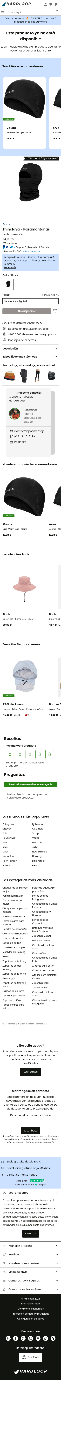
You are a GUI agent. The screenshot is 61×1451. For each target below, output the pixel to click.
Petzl (34, 865)
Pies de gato (9, 978)
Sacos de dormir (11, 943)
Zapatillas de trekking (14, 961)
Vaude (36, 838)
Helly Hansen (9, 861)
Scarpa (36, 833)
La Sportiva (8, 838)
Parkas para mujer (12, 896)
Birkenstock (38, 861)
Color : (10, 275)
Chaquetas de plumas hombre (14, 910)
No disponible (27, 311)
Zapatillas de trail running (11, 968)
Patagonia (8, 824)
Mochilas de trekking (13, 952)
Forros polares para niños (13, 1007)
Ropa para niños (11, 1000)
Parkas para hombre (13, 916)
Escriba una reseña (12, 234)
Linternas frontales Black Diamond (42, 930)
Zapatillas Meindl (41, 936)
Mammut (37, 842)
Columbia (37, 829)
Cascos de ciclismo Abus (43, 994)
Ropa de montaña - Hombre (30, 1024)
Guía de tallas (50, 295)
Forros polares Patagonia (40, 898)
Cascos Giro (39, 953)
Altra (4, 847)
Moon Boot (8, 856)
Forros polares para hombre (13, 923)
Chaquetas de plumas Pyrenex (44, 906)
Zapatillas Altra (40, 983)
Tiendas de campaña (14, 929)
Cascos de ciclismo (13, 991)
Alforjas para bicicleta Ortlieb (44, 977)
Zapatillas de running (14, 974)
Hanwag (36, 856)
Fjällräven (37, 824)
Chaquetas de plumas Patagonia (44, 1002)
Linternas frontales (12, 938)
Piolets (6, 957)
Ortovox (6, 829)
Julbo (35, 847)
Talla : (6, 295)
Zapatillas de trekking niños (14, 985)
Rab (4, 833)
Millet (5, 852)
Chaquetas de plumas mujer (14, 889)
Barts (6, 224)
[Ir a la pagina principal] (5, 1024)
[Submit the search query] (57, 12)
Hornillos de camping (14, 947)
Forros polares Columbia (40, 922)
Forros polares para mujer (13, 902)
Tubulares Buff (40, 988)
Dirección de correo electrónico (30, 1115)
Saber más (10, 267)
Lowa (5, 842)
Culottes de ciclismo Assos (43, 947)
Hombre (11, 1024)
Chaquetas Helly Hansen (41, 914)
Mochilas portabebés (14, 996)
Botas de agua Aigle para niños (43, 889)
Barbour (6, 865)
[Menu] (3, 12)
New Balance (39, 852)
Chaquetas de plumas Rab (44, 959)
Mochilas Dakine (41, 941)
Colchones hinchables (15, 934)
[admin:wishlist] (55, 311)
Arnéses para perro (43, 966)
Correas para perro (43, 970)
